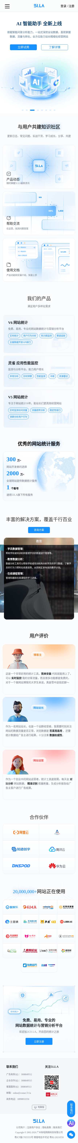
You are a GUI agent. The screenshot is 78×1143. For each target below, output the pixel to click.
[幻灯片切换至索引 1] (23, 110)
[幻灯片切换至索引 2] (27, 110)
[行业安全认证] (52, 1095)
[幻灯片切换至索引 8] (55, 110)
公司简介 (20, 1127)
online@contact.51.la (22, 1093)
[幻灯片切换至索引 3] (31, 110)
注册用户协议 (33, 1127)
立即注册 (39, 1041)
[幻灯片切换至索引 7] (50, 110)
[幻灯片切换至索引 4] (36, 110)
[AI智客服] (71, 1123)
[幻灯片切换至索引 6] (46, 110)
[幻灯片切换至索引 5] (42, 110)
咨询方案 (39, 529)
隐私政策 (46, 1127)
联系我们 (57, 1127)
